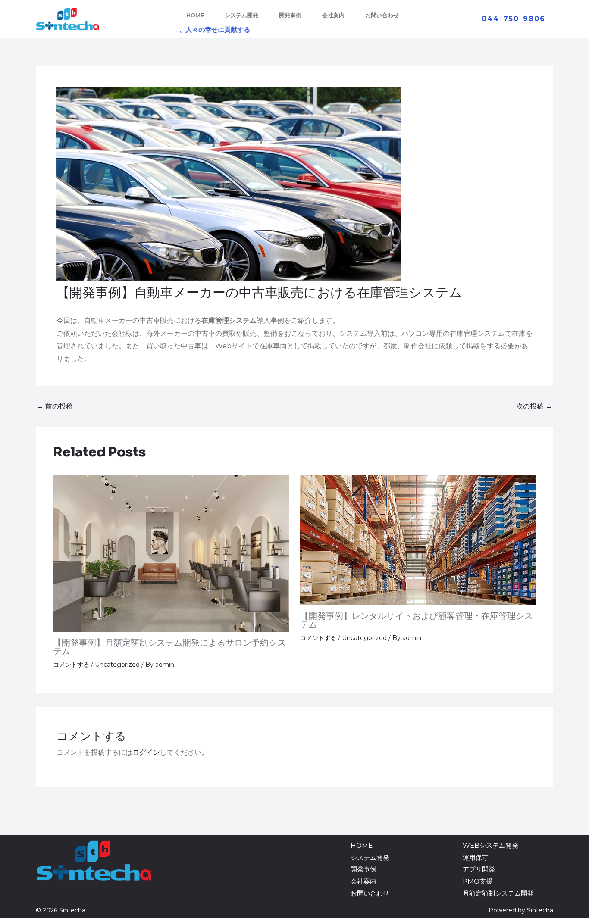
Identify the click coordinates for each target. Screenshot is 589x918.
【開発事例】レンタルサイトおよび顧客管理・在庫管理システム (416, 620)
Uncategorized (117, 664)
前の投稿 (55, 406)
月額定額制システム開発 (498, 893)
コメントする (71, 664)
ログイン (146, 752)
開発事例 (290, 15)
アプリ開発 (479, 869)
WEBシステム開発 (490, 845)
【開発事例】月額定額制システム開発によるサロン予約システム (169, 647)
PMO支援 (477, 881)
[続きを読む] (171, 552)
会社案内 (333, 15)
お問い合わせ (382, 15)
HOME (195, 15)
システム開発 (241, 15)
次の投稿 (534, 406)
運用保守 (476, 857)
